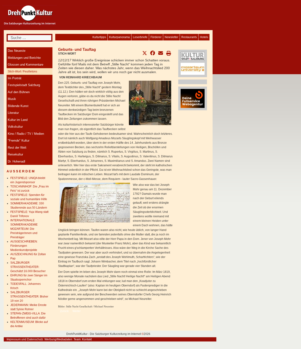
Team (77, 339)
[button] (144, 53)
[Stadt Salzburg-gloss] (193, 56)
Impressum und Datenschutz (25, 339)
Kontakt (87, 339)
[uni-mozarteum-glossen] (193, 68)
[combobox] (29, 37)
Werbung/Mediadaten (58, 339)
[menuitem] (204, 37)
